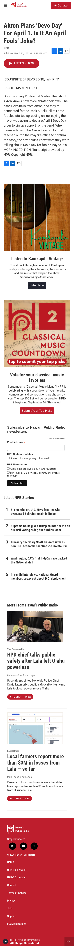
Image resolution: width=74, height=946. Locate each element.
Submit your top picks (37, 411)
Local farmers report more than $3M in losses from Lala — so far (35, 762)
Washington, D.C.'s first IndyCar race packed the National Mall (39, 560)
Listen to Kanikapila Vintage (37, 258)
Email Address (16, 442)
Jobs (10, 908)
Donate (62, 5)
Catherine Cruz (14, 675)
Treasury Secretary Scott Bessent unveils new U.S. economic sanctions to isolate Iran (39, 544)
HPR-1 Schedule (16, 869)
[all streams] (69, 941)
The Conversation (16, 649)
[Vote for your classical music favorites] (37, 333)
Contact (11, 885)
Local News (13, 751)
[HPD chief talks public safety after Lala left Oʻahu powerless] (35, 626)
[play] (5, 941)
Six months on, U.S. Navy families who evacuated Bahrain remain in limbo (35, 512)
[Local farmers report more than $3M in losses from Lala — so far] (35, 728)
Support (11, 916)
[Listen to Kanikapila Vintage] (37, 217)
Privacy (11, 900)
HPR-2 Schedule (16, 877)
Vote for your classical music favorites (37, 377)
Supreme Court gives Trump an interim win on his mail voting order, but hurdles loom (40, 528)
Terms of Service (17, 893)
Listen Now (37, 285)
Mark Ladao (13, 777)
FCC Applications (16, 924)
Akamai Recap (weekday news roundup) (33, 468)
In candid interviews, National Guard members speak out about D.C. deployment (38, 576)
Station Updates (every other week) (30, 458)
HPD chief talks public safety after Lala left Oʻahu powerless (36, 660)
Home (10, 862)
